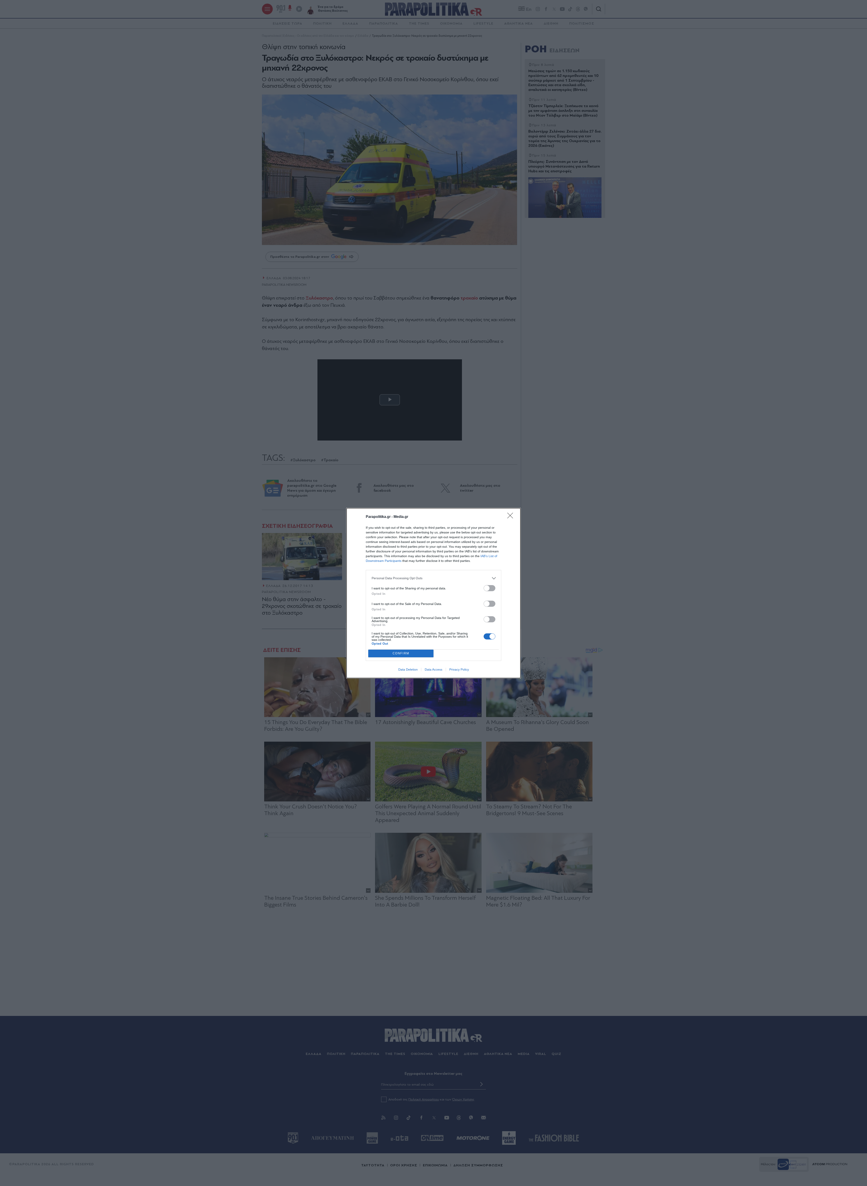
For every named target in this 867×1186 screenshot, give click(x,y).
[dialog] (433, 593)
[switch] (489, 588)
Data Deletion (408, 669)
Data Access (433, 669)
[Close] (511, 517)
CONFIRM (401, 653)
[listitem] (433, 578)
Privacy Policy (459, 669)
